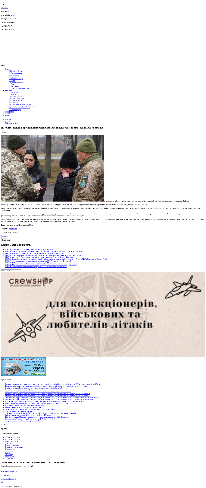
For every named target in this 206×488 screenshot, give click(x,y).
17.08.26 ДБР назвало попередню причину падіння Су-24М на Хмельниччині (33, 263)
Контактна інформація (9, 471)
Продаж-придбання (12, 445)
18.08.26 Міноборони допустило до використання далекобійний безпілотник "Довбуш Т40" (38, 261)
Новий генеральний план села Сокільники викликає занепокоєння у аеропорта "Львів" (37, 403)
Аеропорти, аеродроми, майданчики (22, 106)
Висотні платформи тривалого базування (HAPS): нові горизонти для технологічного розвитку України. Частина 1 (47, 396)
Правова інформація (8, 479)
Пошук (7, 453)
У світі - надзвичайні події (19, 88)
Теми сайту (9, 455)
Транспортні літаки (16, 96)
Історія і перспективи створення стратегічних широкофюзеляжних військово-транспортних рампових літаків (45, 401)
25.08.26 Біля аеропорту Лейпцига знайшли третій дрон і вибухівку (30, 249)
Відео (7, 115)
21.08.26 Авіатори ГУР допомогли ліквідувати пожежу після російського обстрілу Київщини (39, 257)
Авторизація (9, 451)
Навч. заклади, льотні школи (19, 108)
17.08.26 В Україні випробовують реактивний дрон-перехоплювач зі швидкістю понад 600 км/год (41, 265)
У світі (11, 84)
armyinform (13, 229)
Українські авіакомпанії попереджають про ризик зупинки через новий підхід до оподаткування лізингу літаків (46, 386)
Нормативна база (11, 441)
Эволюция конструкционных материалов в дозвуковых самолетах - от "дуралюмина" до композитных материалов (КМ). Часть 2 (52, 398)
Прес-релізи (9, 112)
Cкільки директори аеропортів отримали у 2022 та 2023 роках (28, 415)
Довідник (8, 90)
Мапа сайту (9, 457)
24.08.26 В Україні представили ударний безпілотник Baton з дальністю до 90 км (34, 253)
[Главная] (4, 8)
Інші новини (14, 86)
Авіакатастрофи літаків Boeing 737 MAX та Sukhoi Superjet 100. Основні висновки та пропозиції (40, 413)
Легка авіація (14, 75)
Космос (12, 81)
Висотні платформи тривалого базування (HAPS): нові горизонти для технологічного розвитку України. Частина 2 (47, 394)
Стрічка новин (10, 459)
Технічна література (12, 437)
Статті (7, 114)
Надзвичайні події (16, 83)
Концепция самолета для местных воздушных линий (24, 405)
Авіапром (13, 77)
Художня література (12, 439)
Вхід (2, 482)
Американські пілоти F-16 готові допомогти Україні (24, 421)
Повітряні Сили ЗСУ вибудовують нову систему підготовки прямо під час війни (34, 388)
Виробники (13, 102)
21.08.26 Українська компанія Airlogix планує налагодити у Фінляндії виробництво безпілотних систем (43, 255)
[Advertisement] (65, 47)
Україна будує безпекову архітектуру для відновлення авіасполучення (30, 409)
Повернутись (6, 240)
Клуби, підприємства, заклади (20, 104)
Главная (8, 119)
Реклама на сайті (7, 475)
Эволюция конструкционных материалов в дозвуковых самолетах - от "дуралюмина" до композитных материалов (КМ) (49, 399)
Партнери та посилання (14, 447)
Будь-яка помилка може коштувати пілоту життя (23, 407)
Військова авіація (15, 73)
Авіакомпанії (14, 92)
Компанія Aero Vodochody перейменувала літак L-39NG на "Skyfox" (30, 419)
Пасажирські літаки (16, 98)
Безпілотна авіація (16, 79)
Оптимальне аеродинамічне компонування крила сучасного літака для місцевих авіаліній (38, 392)
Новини (8, 69)
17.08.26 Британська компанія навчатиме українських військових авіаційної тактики (36, 267)
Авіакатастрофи (15, 110)
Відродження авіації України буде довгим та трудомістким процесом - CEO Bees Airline (37, 417)
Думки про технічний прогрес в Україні (19, 390)
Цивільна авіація (15, 71)
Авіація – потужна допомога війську (18, 411)
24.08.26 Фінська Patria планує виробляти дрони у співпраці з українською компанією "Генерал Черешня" (44, 251)
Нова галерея (10, 449)
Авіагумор (9, 443)
